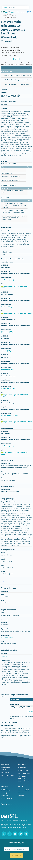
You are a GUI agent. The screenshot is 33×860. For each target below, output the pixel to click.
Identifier (4, 92)
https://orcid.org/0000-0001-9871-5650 (17, 313)
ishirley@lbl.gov (7, 351)
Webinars (4, 796)
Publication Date (6, 252)
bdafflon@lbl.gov (7, 307)
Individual (4, 265)
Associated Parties (7, 460)
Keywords (4, 161)
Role (2, 478)
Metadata (12, 7)
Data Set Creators (7, 262)
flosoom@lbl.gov (7, 369)
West (3, 571)
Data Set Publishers (7, 486)
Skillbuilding (5, 790)
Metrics (20, 793)
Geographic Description (8, 502)
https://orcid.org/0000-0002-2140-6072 (17, 422)
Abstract (4, 108)
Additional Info (6, 227)
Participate (22, 768)
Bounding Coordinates (8, 550)
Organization (5, 271)
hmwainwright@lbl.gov (9, 415)
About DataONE (23, 790)
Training (4, 793)
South (3, 559)
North (3, 553)
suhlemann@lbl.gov (8, 388)
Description (6, 660)
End (2, 600)
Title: (2, 613)
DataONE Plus (6, 772)
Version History (10, 17)
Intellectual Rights (7, 725)
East (2, 565)
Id (1, 284)
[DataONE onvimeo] (9, 833)
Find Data (7, 804)
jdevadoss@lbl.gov (8, 332)
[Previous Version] (3, 17)
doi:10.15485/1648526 (7, 12)
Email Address (6, 277)
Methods (4, 653)
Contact (21, 796)
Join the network (24, 773)
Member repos (23, 770)
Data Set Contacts (7, 428)
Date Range (5, 591)
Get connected (16, 855)
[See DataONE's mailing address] (26, 833)
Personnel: (4, 620)
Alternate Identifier (7, 101)
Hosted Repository (8, 775)
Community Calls (24, 781)
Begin (3, 594)
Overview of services (5, 768)
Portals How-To (6, 798)
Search (5, 7)
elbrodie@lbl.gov (7, 637)
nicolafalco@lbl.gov (8, 280)
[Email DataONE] (15, 833)
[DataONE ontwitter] (4, 833)
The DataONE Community (22, 777)
